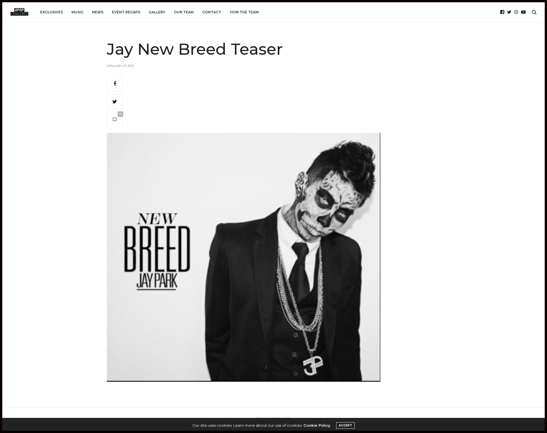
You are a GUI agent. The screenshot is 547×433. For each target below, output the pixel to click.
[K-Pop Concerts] (19, 12)
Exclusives (51, 12)
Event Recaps (126, 12)
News (97, 12)
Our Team (184, 12)
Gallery (157, 12)
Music (77, 12)
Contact (211, 12)
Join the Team (244, 12)
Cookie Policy (316, 425)
